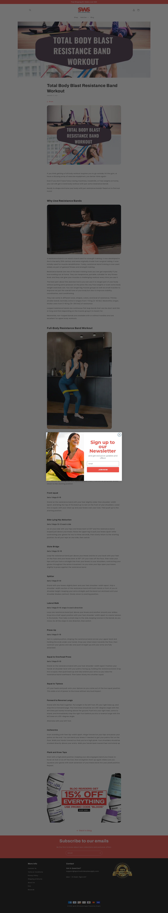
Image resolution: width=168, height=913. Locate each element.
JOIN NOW (103, 469)
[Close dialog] (119, 434)
